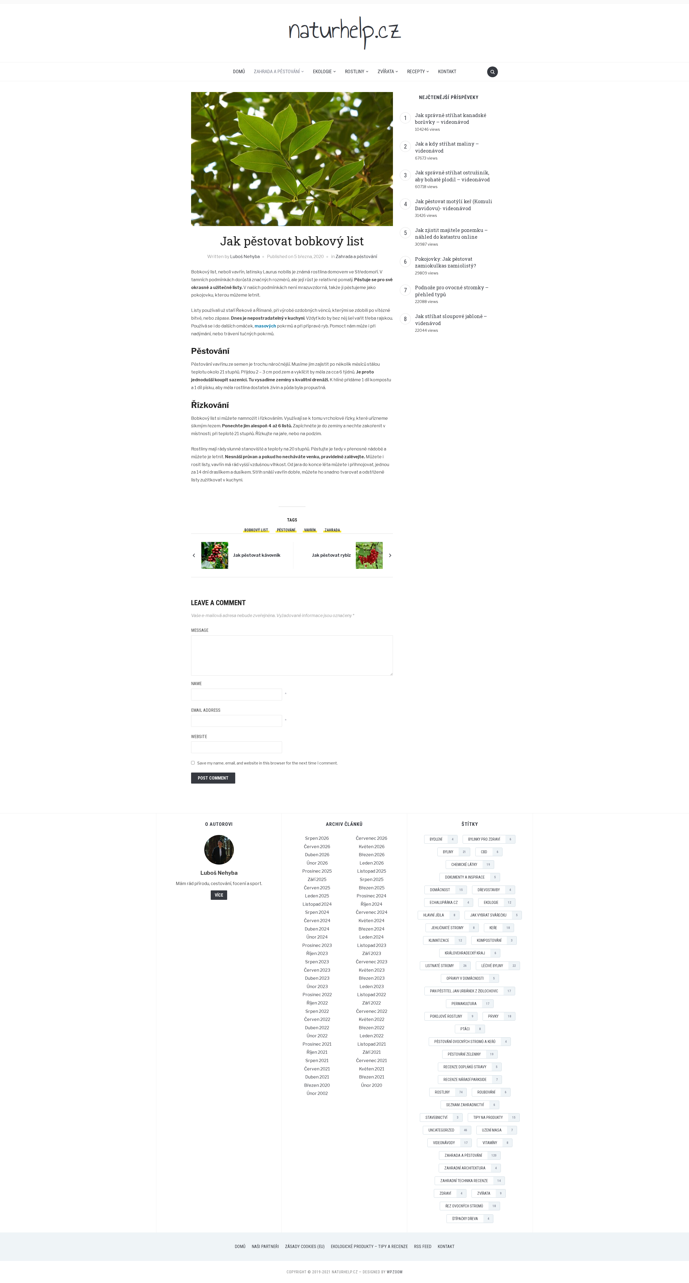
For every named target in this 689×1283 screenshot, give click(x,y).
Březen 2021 (371, 1077)
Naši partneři (265, 1246)
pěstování (286, 530)
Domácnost (446, 890)
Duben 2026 (317, 854)
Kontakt (447, 71)
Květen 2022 (371, 1019)
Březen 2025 (372, 887)
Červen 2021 (317, 1068)
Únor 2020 (371, 1085)
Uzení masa (497, 1130)
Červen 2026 (317, 846)
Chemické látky (470, 864)
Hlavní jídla (439, 915)
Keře (500, 928)
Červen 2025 (317, 887)
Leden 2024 (371, 937)
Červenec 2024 (372, 912)
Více (219, 895)
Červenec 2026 (371, 838)
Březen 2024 (371, 929)
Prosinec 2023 (317, 945)
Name (196, 683)
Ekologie (322, 71)
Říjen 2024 (371, 904)
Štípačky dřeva (470, 1219)
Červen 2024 (317, 920)
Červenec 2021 (371, 1060)
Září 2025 (317, 879)
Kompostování (494, 940)
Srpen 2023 (317, 961)
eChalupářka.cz (449, 902)
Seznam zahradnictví (470, 1105)
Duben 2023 (317, 978)
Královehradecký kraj (470, 953)
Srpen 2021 (317, 1060)
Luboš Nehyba (245, 256)
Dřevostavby (494, 890)
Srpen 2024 (317, 912)
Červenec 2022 (371, 1011)
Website (199, 736)
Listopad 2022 (371, 994)
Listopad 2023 (371, 945)
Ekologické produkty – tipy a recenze (369, 1246)
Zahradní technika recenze (470, 1181)
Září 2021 (372, 1052)
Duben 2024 (317, 929)
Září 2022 (371, 1003)
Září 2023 (371, 953)
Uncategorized (447, 1130)
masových (266, 326)
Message (199, 630)
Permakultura (470, 1004)
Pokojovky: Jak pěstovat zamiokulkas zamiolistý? (445, 262)
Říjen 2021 (317, 1052)
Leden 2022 (372, 1035)
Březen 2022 (371, 1027)
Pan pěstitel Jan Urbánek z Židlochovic (470, 991)
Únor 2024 (317, 937)
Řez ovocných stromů (470, 1206)
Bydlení (441, 839)
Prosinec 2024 (371, 895)
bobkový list (256, 530)
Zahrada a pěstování (277, 71)
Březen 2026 (372, 854)
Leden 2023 (372, 986)
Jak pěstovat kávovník (256, 555)
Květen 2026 (372, 846)
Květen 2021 (371, 1068)
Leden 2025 (317, 895)
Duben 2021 (317, 1077)
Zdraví (451, 1193)
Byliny (454, 852)
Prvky (499, 1016)
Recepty (416, 71)
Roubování (491, 1092)
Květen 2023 (372, 970)
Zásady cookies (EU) (305, 1246)
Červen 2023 (317, 970)
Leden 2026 (372, 863)
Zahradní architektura (470, 1168)
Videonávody (450, 1143)
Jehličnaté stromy (452, 928)
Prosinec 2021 (317, 1044)
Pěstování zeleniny (470, 1054)
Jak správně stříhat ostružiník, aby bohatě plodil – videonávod (452, 176)
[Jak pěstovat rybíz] (369, 555)
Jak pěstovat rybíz (331, 555)
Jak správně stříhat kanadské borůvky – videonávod (450, 118)
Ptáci (470, 1029)
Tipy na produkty (494, 1117)
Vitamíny (495, 1143)
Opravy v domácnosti (471, 978)
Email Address (205, 710)
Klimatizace (445, 940)
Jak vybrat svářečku (494, 915)
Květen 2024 (371, 920)
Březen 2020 (317, 1085)
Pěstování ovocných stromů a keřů (470, 1041)
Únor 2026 (317, 863)
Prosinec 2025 (317, 871)
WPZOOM (395, 1272)
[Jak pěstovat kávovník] (214, 555)
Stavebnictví (442, 1117)
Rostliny (354, 71)
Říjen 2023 (317, 953)
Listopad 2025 (371, 871)
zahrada (332, 530)
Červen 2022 (317, 1019)
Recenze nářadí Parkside (471, 1079)
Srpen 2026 (317, 838)
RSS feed (422, 1246)
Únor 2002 (317, 1093)
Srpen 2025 (372, 879)
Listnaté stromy (446, 966)
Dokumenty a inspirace (470, 877)
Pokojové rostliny (451, 1016)
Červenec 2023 (371, 961)
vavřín (310, 530)
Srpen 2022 (317, 1011)
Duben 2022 (317, 1027)
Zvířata (386, 71)
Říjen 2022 (317, 1003)
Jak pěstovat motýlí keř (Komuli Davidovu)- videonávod (453, 205)
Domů (239, 71)
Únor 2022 (317, 1035)
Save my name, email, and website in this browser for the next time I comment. (267, 763)
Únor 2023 (317, 986)
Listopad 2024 (317, 904)
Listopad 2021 (371, 1044)
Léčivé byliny (498, 966)
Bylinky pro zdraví (489, 839)
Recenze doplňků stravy (470, 1067)
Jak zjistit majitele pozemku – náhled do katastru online (451, 233)
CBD (489, 852)
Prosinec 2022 (317, 994)
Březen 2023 (372, 978)
